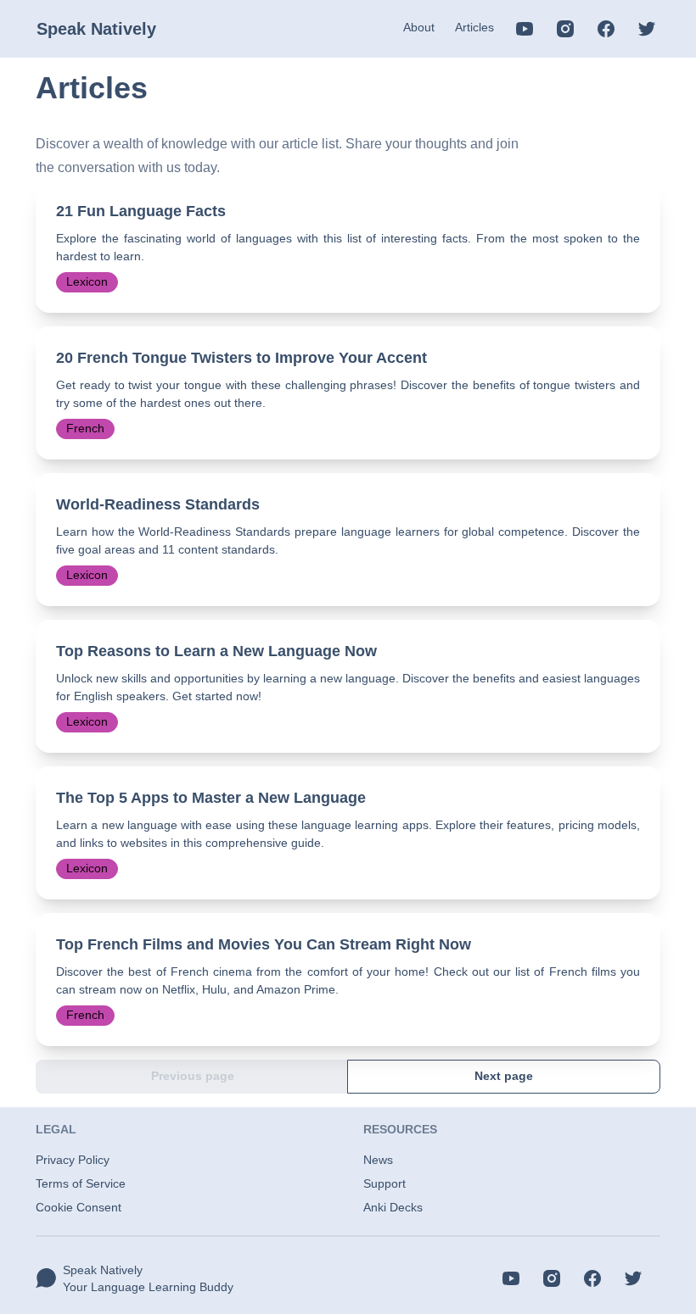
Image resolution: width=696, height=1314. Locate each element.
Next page (503, 1076)
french (85, 428)
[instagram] (565, 29)
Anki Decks (393, 1207)
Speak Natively (96, 28)
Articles (474, 27)
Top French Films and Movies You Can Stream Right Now (263, 944)
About (419, 27)
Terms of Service (81, 1183)
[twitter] (646, 29)
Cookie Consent (78, 1207)
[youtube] (524, 29)
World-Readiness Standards (158, 504)
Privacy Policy (72, 1159)
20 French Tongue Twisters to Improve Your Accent (241, 357)
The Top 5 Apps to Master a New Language (211, 797)
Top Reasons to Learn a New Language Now (216, 651)
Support (384, 1183)
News (378, 1159)
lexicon (87, 281)
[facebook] (606, 29)
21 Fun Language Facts (141, 211)
